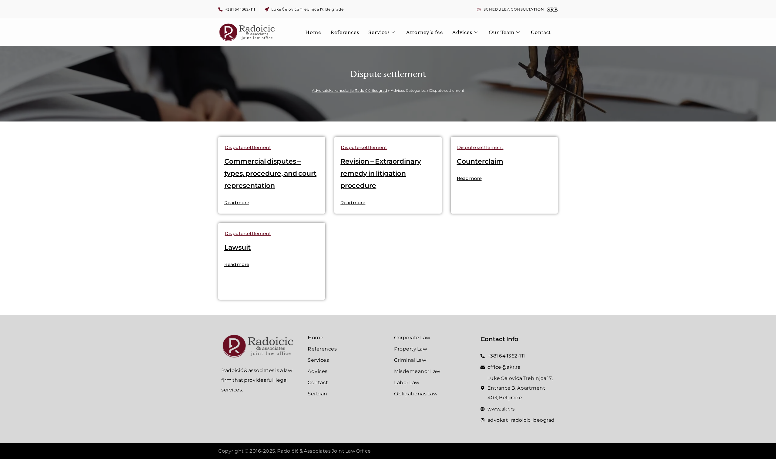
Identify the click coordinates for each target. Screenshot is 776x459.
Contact (541, 32)
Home (313, 32)
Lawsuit (237, 247)
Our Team (501, 32)
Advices (462, 32)
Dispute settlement (248, 147)
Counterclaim (480, 161)
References (344, 32)
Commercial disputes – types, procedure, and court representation (270, 173)
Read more (236, 202)
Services (379, 32)
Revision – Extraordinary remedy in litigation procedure (380, 173)
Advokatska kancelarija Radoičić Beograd (349, 90)
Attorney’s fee (424, 32)
